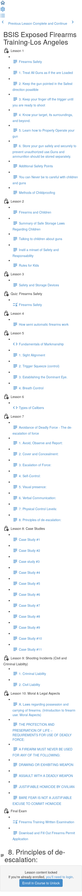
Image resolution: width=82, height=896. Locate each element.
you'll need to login (59, 876)
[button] (2, 4)
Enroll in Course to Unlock (41, 883)
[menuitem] (2, 10)
